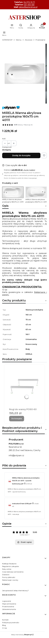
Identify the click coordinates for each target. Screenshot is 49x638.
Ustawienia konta (9, 609)
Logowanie (6, 601)
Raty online (6, 569)
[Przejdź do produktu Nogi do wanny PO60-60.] (24, 386)
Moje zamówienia (9, 604)
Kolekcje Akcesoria (9, 564)
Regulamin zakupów (10, 566)
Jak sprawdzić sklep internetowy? (15, 591)
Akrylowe (28, 40)
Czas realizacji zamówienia (12, 572)
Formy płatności (8, 577)
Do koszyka (16, 419)
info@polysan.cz (16, 455)
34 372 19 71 (29, 2)
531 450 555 (29, 4)
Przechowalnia (8, 606)
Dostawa (5, 575)
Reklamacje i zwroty (10, 580)
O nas (4, 628)
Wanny (19, 40)
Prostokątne (40, 40)
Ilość (4, 139)
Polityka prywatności (10, 622)
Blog (4, 625)
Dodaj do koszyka (21, 155)
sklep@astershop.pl (28, 7)
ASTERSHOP (7, 40)
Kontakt (5, 620)
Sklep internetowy (21, 635)
